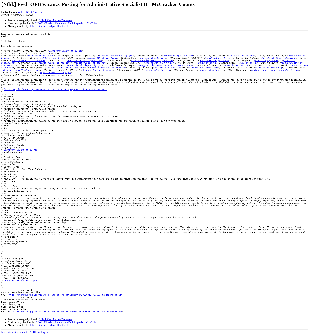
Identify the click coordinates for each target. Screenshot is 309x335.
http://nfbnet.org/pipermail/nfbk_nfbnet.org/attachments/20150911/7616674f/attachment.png (65, 312)
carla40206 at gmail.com (49, 58)
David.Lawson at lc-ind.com (28, 60)
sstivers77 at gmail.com (168, 68)
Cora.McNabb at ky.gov (218, 58)
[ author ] (63, 26)
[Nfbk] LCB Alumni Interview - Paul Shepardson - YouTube (66, 23)
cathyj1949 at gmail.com (30, 12)
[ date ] (33, 26)
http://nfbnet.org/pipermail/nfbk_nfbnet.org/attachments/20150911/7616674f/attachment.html (66, 295)
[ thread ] (42, 26)
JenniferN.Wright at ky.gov (65, 51)
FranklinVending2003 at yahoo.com (152, 60)
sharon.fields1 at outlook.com (65, 68)
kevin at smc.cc (208, 63)
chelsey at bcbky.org (153, 58)
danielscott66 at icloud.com (278, 58)
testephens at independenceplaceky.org (275, 70)
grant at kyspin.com (266, 60)
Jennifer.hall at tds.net (54, 63)
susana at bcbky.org (157, 70)
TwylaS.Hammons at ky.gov (55, 72)
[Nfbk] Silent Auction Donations (55, 20)
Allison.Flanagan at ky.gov (116, 55)
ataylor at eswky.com (241, 55)
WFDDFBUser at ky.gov (41, 55)
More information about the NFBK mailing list (25, 332)
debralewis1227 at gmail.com (84, 60)
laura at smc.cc (248, 63)
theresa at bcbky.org (211, 70)
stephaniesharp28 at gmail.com (21, 70)
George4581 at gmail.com (214, 60)
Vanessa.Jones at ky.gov (159, 63)
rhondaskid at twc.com (234, 65)
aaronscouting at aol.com (177, 55)
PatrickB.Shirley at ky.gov (85, 65)
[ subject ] (53, 26)
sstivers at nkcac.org (268, 68)
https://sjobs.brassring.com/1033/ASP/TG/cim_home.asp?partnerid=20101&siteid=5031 (55, 89)
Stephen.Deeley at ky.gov (97, 70)
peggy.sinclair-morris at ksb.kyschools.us (165, 65)
